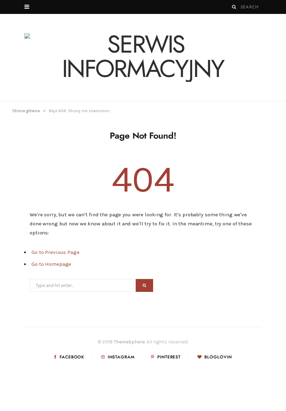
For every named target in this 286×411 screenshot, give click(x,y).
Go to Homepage (51, 264)
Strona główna (26, 110)
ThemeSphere (129, 342)
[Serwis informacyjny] (143, 57)
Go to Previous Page (55, 252)
